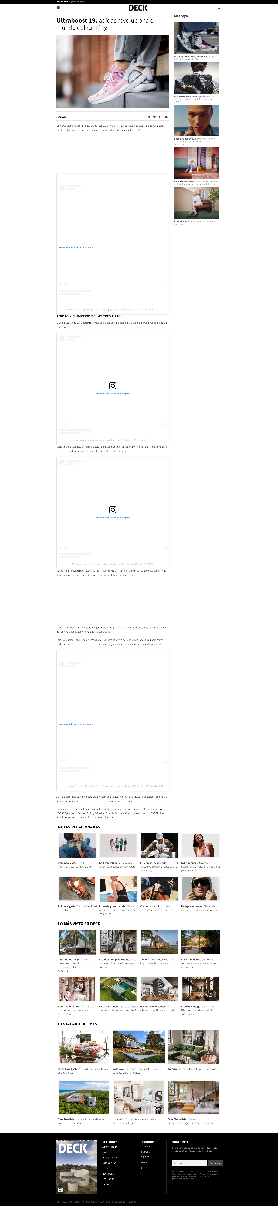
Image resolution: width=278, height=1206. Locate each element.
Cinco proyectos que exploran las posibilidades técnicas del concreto (73, 965)
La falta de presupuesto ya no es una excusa (84, 1071)
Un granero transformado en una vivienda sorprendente (75, 1010)
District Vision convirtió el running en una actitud (200, 908)
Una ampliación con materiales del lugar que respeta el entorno (191, 1121)
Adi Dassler (89, 323)
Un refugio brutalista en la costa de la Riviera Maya (81, 1121)
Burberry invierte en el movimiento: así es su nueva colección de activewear (194, 141)
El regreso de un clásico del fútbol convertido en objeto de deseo (195, 99)
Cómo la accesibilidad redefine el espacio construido (118, 963)
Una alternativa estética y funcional (157, 1008)
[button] (219, 7)
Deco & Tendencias (112, 1157)
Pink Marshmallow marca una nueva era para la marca (200, 867)
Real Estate (108, 1179)
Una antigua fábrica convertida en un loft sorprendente (198, 1010)
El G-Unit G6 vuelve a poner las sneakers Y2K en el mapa (159, 867)
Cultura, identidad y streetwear (77, 908)
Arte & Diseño (109, 1163)
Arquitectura (109, 1147)
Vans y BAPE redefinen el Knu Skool (194, 58)
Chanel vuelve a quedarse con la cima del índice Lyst (117, 910)
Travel (105, 1184)
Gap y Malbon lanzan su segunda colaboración (117, 865)
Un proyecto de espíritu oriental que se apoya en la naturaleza (138, 1071)
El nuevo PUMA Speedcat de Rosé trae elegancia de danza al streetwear (196, 183)
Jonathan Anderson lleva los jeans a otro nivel (75, 867)
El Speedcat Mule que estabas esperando (195, 223)
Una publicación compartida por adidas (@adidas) (96, 440)
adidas (79, 571)
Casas (105, 1152)
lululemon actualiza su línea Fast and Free (157, 908)
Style (105, 1168)
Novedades (108, 1173)
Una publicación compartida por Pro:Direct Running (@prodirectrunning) (96, 786)
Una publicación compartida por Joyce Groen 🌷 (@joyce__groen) (95, 309)
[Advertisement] (113, 154)
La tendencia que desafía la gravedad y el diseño (118, 1008)
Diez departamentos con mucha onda (193, 1069)
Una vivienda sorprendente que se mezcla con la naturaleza (200, 963)
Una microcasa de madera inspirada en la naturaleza (158, 961)
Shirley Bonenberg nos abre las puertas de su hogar (136, 1121)
